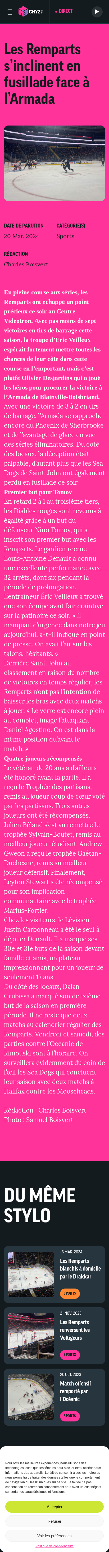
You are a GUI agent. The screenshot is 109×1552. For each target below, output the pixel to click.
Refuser (54, 1521)
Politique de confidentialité (54, 1546)
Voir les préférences (54, 1536)
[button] (101, 1453)
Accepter (54, 1506)
